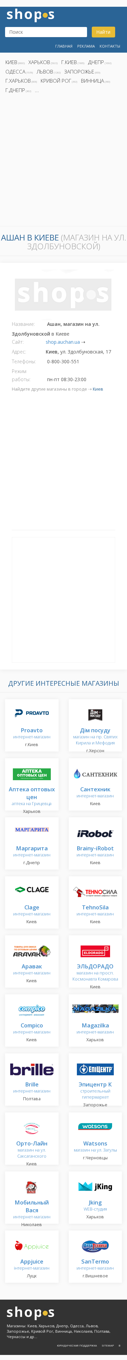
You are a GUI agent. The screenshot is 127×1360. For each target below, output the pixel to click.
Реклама (86, 46)
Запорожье (79, 71)
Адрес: (19, 351)
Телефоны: (24, 361)
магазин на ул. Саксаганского (31, 1150)
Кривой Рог (56, 80)
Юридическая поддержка (77, 1345)
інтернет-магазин (31, 1265)
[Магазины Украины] (30, 14)
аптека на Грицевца (32, 797)
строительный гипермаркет (95, 1091)
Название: (23, 324)
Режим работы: (21, 375)
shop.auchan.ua (63, 342)
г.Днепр (15, 90)
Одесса (15, 71)
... (37, 90)
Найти (103, 32)
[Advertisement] (63, 161)
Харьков (39, 62)
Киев (11, 62)
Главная (63, 46)
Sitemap (108, 1345)
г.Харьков (18, 80)
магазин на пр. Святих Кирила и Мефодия (95, 737)
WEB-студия (95, 1206)
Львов (45, 71)
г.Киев (69, 62)
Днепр (96, 62)
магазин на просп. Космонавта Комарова (95, 973)
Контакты (110, 46)
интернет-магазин (31, 734)
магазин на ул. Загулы (95, 1147)
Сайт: (18, 342)
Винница (92, 80)
